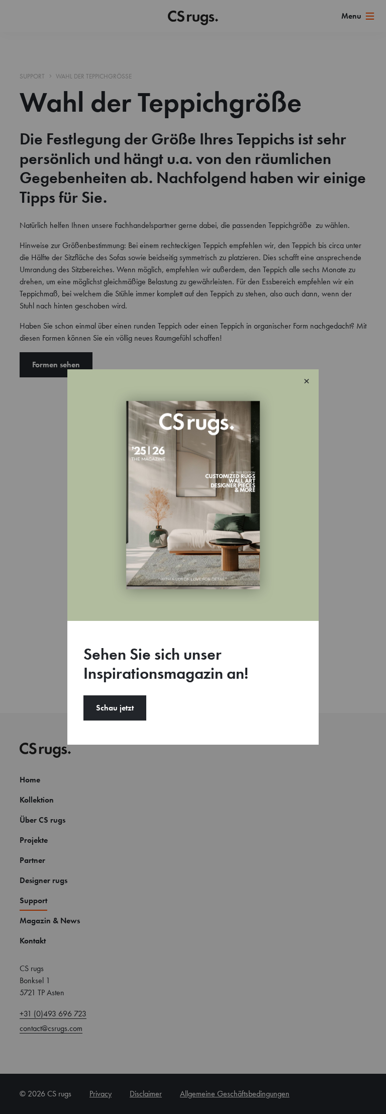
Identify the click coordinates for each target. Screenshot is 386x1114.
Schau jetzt (115, 707)
